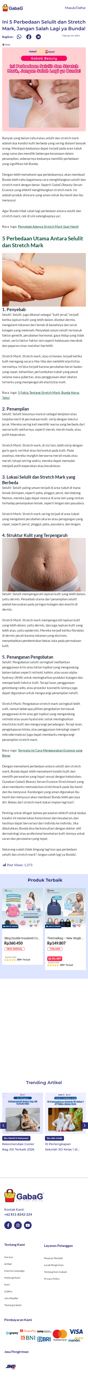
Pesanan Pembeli (53, 1258)
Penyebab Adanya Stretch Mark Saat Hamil (48, 226)
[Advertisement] (44, 1025)
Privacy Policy (52, 1278)
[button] (19, 37)
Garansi (8, 1257)
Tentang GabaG (13, 1305)
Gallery (8, 1291)
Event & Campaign (14, 1270)
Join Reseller (11, 1298)
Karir (7, 1284)
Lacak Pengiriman (54, 1265)
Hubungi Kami (12, 1277)
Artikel (8, 1264)
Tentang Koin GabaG (55, 1271)
